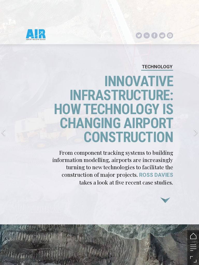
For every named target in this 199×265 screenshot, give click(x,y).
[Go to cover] (193, 236)
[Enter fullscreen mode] (193, 259)
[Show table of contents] (193, 247)
